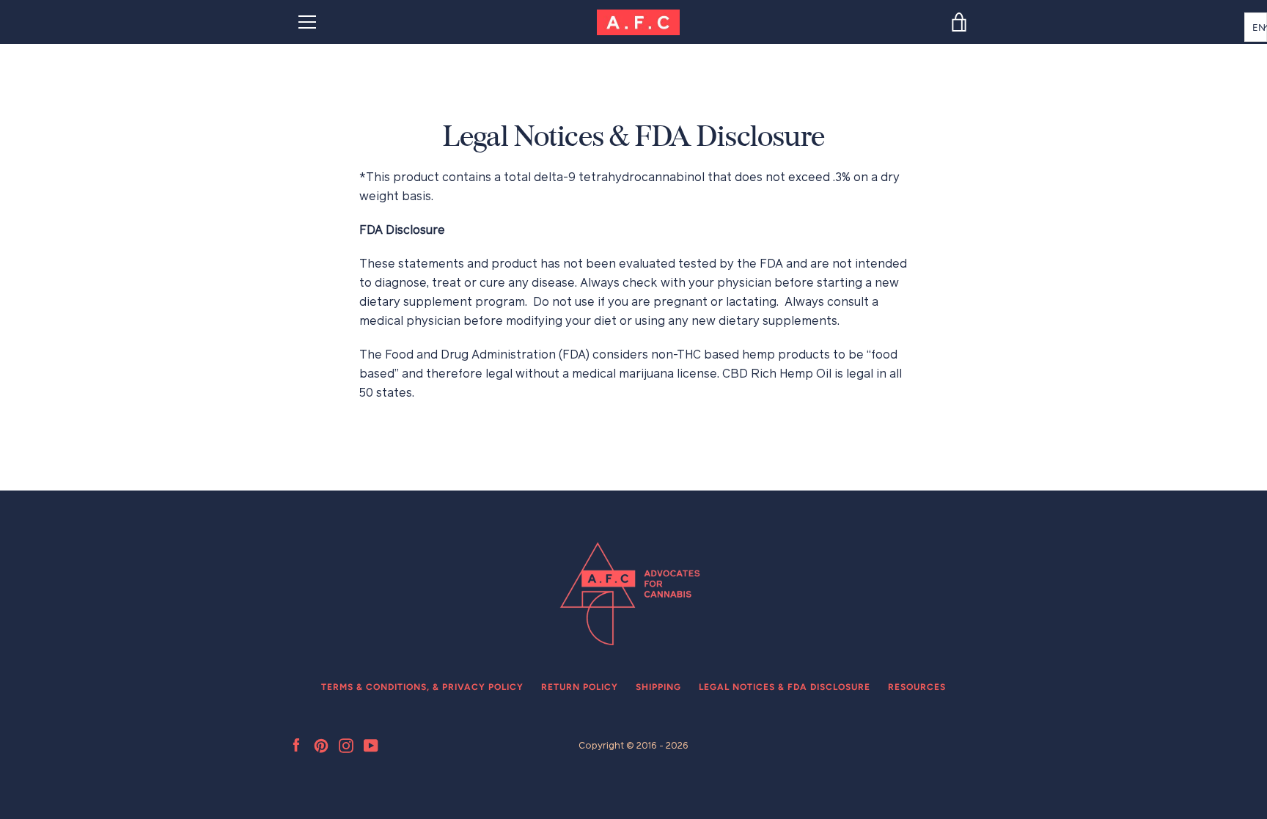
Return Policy (579, 687)
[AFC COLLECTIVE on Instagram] (346, 745)
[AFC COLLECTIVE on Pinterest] (321, 745)
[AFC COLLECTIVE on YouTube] (371, 745)
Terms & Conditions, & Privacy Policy (422, 687)
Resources (917, 687)
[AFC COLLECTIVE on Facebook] (296, 745)
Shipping (658, 687)
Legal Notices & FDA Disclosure (784, 687)
